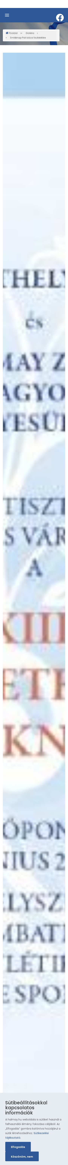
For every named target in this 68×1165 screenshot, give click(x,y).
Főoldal (13, 33)
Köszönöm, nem (22, 1157)
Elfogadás (18, 1147)
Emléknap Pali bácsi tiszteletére (28, 37)
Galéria (30, 33)
